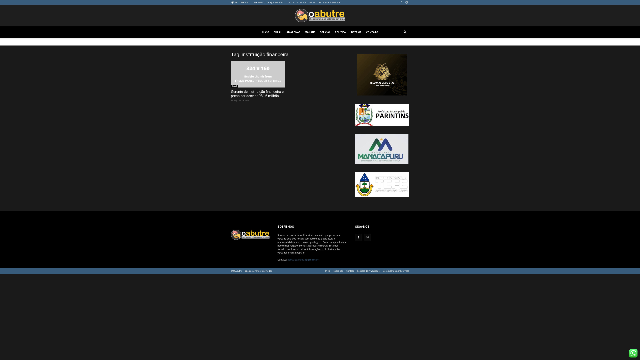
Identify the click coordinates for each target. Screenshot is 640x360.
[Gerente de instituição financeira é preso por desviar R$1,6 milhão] (258, 74)
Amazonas (293, 32)
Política (340, 32)
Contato (312, 2)
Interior (356, 32)
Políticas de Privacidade (329, 2)
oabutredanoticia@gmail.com (303, 259)
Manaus (310, 32)
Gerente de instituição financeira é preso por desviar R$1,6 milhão (257, 94)
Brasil (278, 32)
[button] (405, 32)
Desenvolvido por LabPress (396, 271)
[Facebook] (401, 2)
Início (291, 2)
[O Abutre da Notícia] (320, 15)
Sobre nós (301, 2)
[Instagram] (406, 2)
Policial (325, 32)
